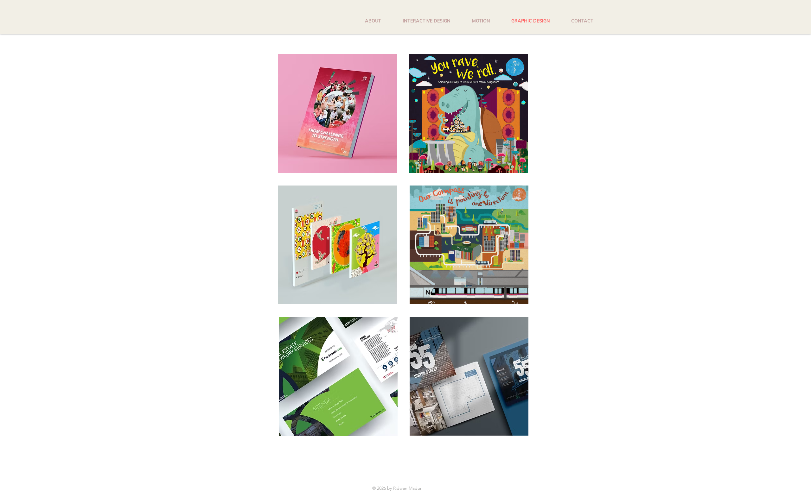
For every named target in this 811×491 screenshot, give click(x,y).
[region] (338, 114)
